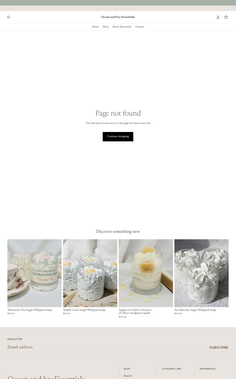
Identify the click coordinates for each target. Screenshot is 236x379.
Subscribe (219, 347)
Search (127, 376)
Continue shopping (118, 136)
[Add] (56, 301)
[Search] (8, 17)
